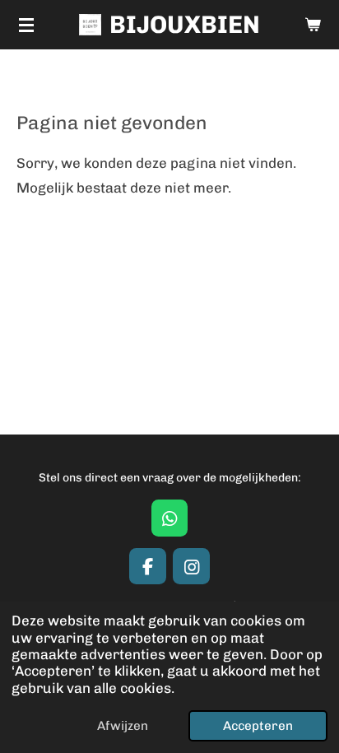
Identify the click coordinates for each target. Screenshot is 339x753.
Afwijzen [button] (122, 725)
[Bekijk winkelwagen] (313, 24)
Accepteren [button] (258, 725)
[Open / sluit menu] (26, 24)
